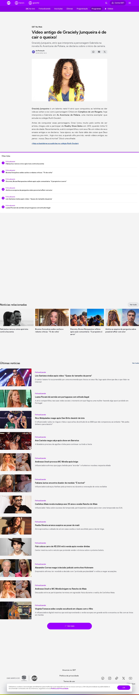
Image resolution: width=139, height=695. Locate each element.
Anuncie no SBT (69, 670)
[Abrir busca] (106, 3)
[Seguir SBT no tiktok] (116, 678)
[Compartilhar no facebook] (99, 52)
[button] (17, 324)
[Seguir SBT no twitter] (123, 678)
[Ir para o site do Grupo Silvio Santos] (18, 678)
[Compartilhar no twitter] (104, 52)
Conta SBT (119, 3)
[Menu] (129, 3)
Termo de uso (69, 681)
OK (123, 688)
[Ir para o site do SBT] (34, 678)
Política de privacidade (69, 676)
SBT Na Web (37, 27)
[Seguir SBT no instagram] (109, 678)
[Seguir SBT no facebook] (102, 678)
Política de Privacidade (59, 688)
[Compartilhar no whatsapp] (93, 52)
